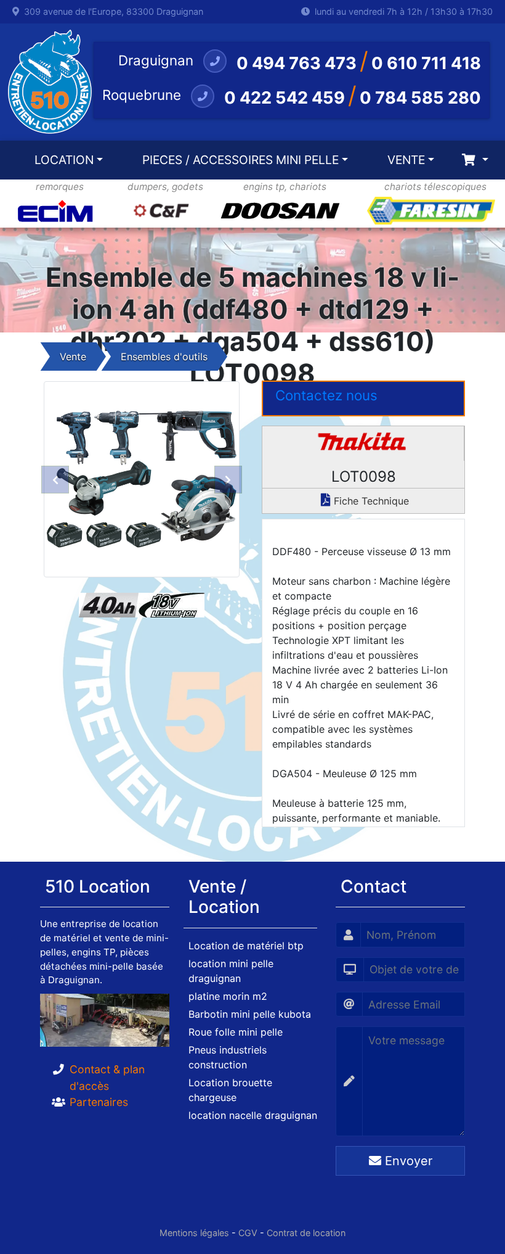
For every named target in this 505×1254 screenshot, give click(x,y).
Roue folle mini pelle (235, 1032)
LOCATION (64, 159)
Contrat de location (306, 1232)
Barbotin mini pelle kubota (249, 1014)
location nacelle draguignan (252, 1115)
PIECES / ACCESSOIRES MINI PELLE (240, 159)
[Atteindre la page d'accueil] (46, 82)
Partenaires (99, 1101)
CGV (247, 1232)
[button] (55, 479)
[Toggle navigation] (475, 160)
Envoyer (406, 1160)
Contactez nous (326, 395)
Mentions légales (194, 1232)
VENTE (406, 159)
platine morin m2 (227, 996)
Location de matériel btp (246, 945)
